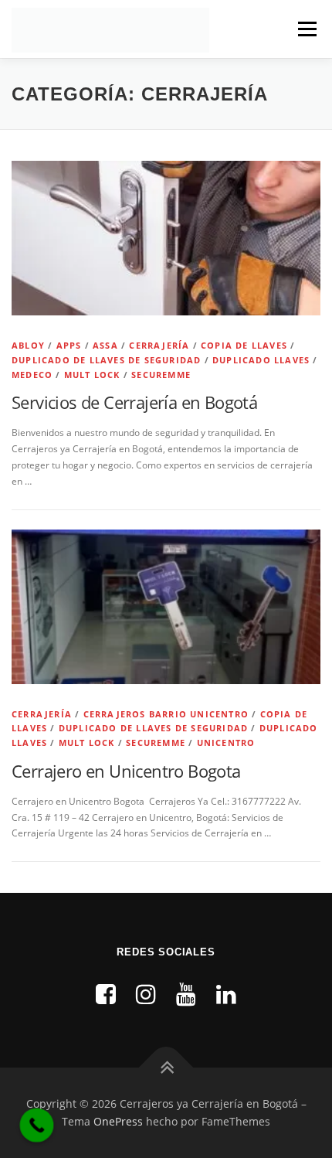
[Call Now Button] (37, 1126)
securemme (161, 374)
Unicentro (226, 742)
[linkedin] (226, 994)
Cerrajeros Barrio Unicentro (166, 714)
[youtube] (186, 994)
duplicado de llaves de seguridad (106, 360)
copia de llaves (244, 345)
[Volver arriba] (166, 1067)
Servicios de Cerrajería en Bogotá (134, 402)
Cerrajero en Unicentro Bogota (126, 770)
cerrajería (159, 345)
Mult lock (92, 374)
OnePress (118, 1121)
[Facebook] (106, 994)
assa (105, 345)
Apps (69, 345)
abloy (28, 345)
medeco (32, 374)
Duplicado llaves (261, 360)
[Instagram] (146, 994)
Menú (305, 29)
